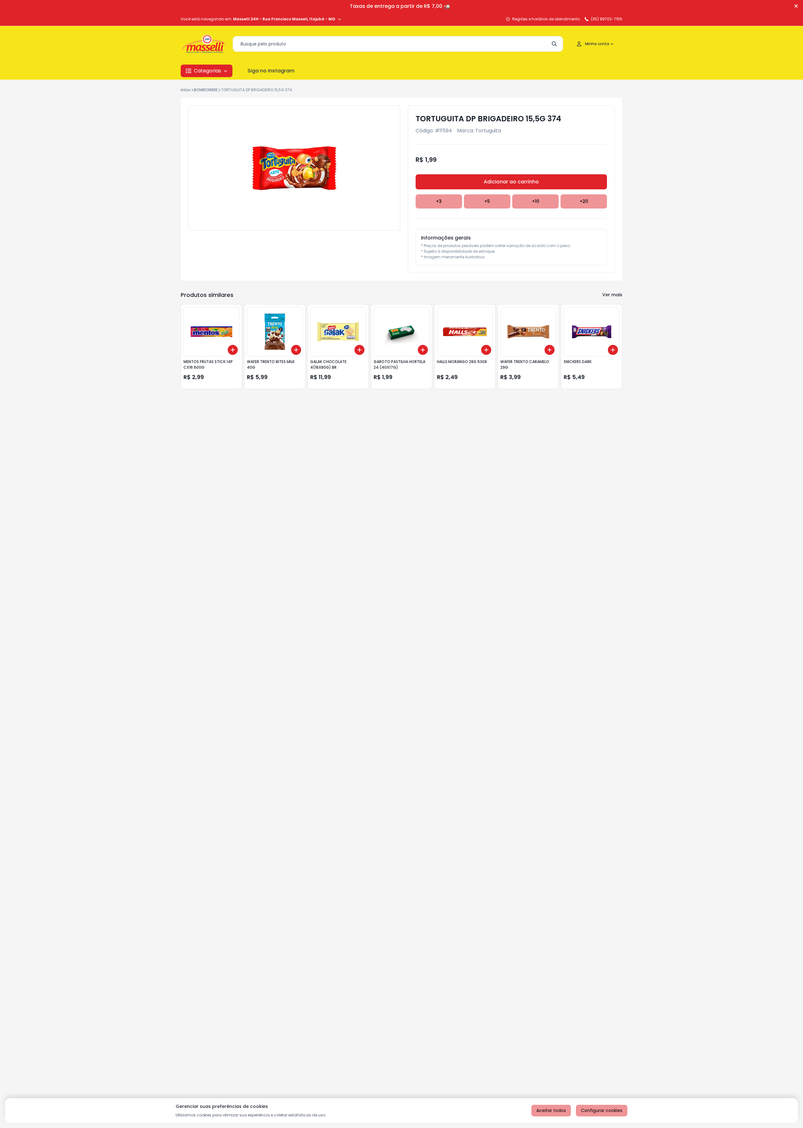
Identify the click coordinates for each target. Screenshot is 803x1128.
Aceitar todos (551, 1110)
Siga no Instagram (271, 70)
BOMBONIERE (206, 89)
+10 (535, 201)
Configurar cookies (601, 1110)
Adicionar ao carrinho (511, 181)
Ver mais (612, 295)
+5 (487, 201)
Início (186, 89)
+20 (584, 201)
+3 (439, 201)
